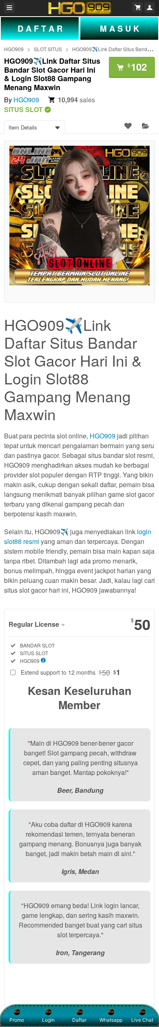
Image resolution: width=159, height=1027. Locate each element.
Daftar (79, 1020)
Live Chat (142, 1020)
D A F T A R (40, 28)
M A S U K (119, 28)
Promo (16, 1020)
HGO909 (14, 48)
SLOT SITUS (48, 48)
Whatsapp (110, 1020)
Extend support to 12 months (70, 672)
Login (48, 1020)
